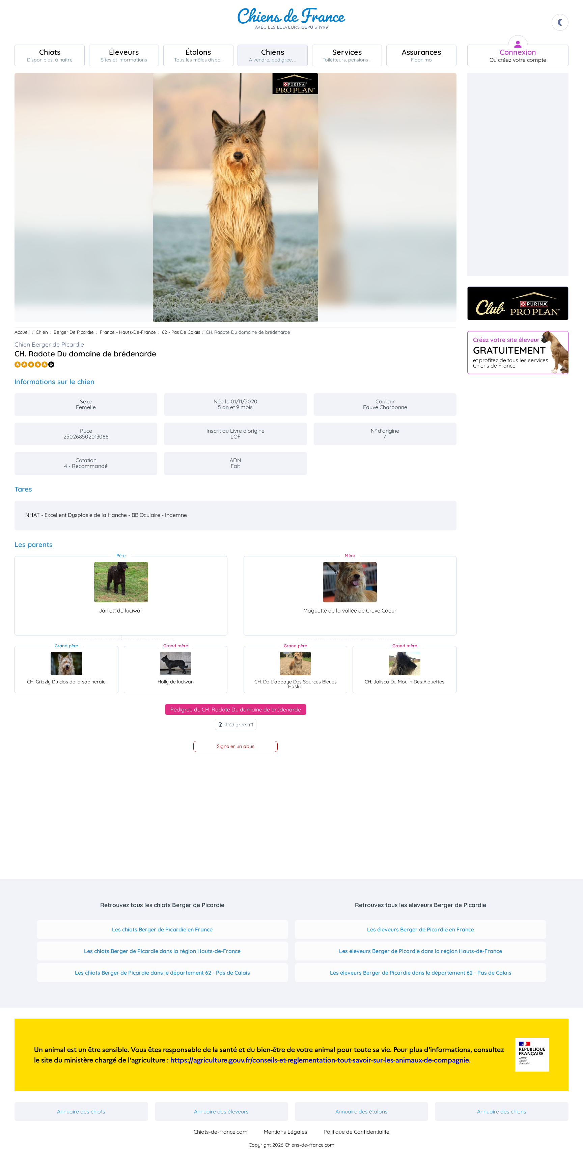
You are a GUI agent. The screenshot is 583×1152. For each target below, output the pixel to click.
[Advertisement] (517, 174)
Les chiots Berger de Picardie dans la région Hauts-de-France (162, 951)
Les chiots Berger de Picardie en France (162, 929)
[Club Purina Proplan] (517, 303)
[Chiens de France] (291, 22)
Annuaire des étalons (361, 1111)
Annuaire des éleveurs (221, 1111)
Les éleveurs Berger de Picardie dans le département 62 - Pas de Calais (420, 972)
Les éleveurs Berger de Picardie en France (420, 929)
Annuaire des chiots (81, 1111)
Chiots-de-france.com (221, 1131)
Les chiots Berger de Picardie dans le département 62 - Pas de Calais (162, 972)
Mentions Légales (285, 1131)
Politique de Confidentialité (356, 1131)
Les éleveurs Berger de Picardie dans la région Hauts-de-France (420, 951)
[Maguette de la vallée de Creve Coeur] (350, 582)
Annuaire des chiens (501, 1111)
